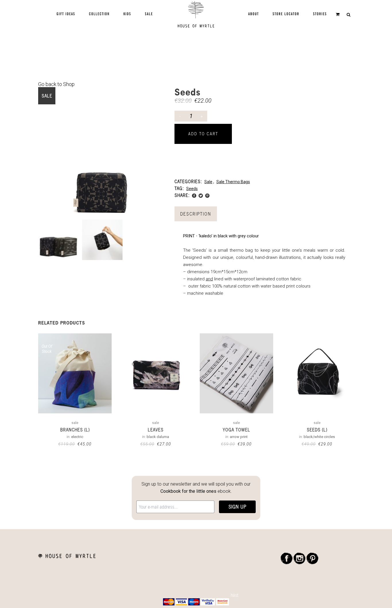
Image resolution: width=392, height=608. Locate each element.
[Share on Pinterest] (207, 195)
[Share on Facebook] (194, 195)
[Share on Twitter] (201, 195)
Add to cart (203, 133)
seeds (192, 188)
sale (208, 181)
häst (234, 595)
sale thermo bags (233, 181)
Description (195, 213)
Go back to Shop (56, 84)
